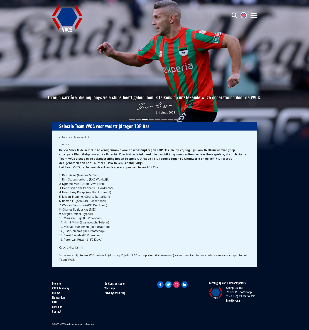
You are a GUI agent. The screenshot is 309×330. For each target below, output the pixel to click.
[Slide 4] (151, 119)
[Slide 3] (145, 119)
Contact (56, 312)
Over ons (57, 307)
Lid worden (58, 298)
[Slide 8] (177, 119)
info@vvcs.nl (233, 301)
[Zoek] (234, 15)
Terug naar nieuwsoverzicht (75, 137)
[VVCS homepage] (67, 18)
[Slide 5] (157, 119)
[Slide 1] (132, 119)
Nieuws (56, 293)
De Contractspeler (115, 284)
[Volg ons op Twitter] (168, 284)
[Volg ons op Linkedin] (184, 284)
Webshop (109, 288)
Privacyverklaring (114, 293)
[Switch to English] (243, 15)
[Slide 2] (138, 119)
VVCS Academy (60, 288)
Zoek (193, 32)
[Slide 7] (170, 119)
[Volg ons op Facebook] (160, 284)
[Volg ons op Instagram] (176, 284)
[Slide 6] (164, 119)
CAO (54, 302)
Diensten (57, 284)
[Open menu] (253, 15)
